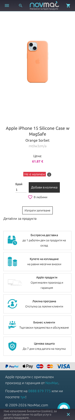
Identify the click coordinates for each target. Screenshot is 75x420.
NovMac (51, 383)
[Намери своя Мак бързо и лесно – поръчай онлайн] (12, 366)
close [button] (68, 414)
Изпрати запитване (37, 210)
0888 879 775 (39, 391)
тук (22, 397)
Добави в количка (44, 187)
